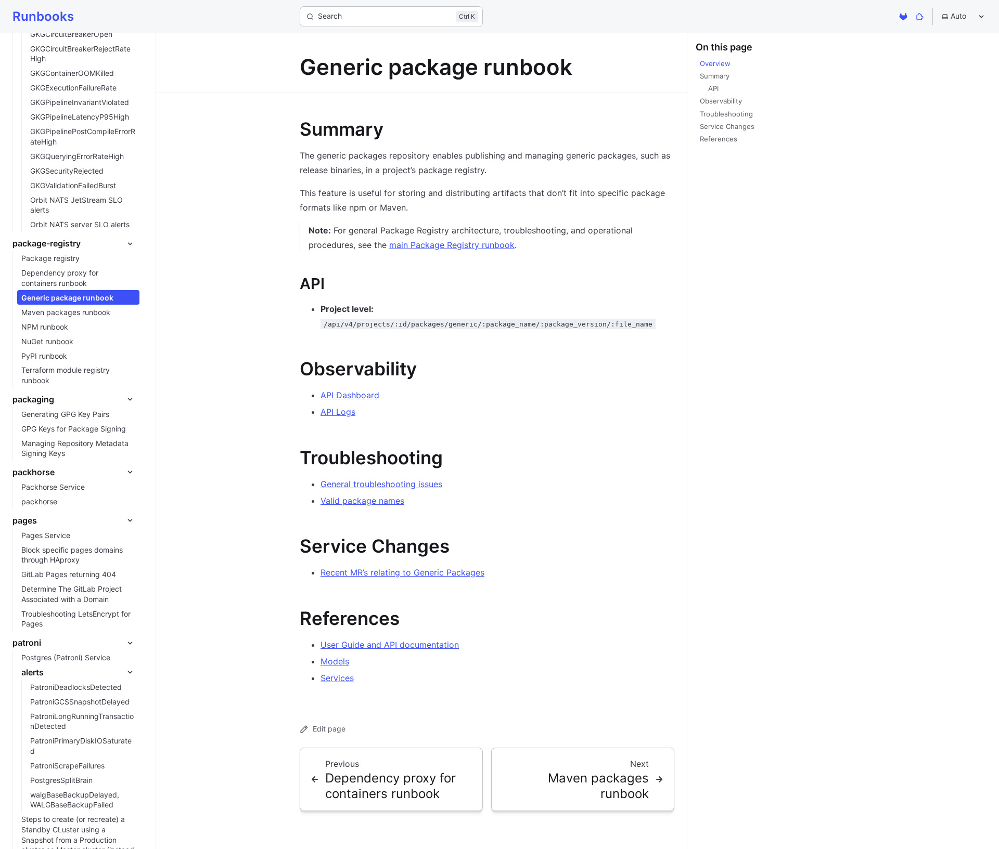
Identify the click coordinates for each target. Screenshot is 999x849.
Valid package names (362, 500)
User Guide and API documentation (390, 644)
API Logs (338, 412)
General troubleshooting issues (381, 484)
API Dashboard (350, 395)
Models (335, 661)
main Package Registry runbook (452, 245)
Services (337, 678)
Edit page (329, 728)
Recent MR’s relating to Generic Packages (402, 572)
